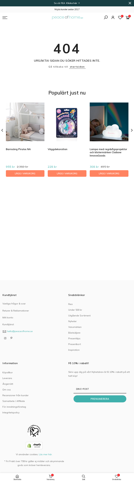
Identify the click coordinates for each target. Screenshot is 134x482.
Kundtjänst (8, 324)
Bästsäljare (74, 332)
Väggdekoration (57, 149)
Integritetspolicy (10, 412)
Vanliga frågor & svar (14, 303)
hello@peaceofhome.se (20, 331)
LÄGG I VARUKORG (25, 173)
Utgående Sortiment (79, 315)
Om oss (6, 389)
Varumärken (75, 327)
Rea (70, 304)
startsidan (77, 66)
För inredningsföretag (14, 406)
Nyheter (72, 321)
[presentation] (2, 130)
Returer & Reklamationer (15, 310)
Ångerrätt (7, 383)
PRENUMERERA (100, 399)
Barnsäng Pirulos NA (18, 149)
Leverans (7, 378)
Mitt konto (7, 317)
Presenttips (74, 338)
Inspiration (74, 349)
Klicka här (72, 3)
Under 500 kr (75, 309)
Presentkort (74, 344)
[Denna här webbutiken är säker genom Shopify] (34, 445)
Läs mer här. (45, 454)
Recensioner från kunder (15, 395)
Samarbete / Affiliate (13, 401)
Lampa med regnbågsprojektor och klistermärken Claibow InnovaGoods (108, 152)
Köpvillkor (7, 372)
